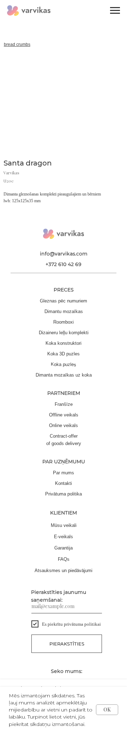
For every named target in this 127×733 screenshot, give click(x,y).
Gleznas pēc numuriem (63, 301)
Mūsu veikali (64, 525)
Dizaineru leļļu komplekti (64, 332)
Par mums (63, 472)
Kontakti (63, 483)
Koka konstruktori (63, 343)
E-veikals (63, 536)
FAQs (63, 559)
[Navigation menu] (115, 10)
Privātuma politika (63, 494)
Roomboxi (63, 322)
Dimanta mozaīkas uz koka (64, 375)
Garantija (63, 548)
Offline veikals (63, 414)
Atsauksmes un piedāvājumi (63, 570)
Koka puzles (63, 364)
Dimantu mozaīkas (63, 311)
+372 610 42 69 (63, 264)
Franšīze (64, 404)
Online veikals (63, 425)
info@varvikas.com (63, 254)
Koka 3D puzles (63, 353)
